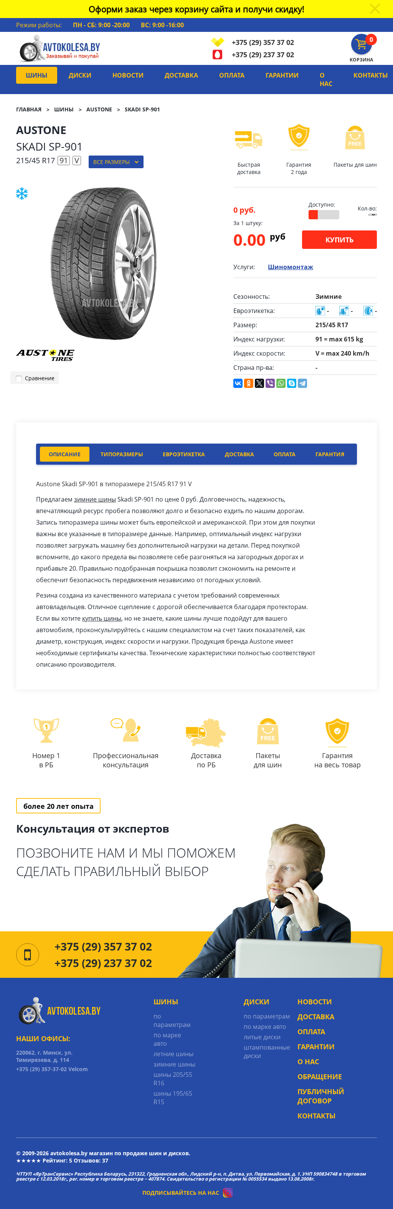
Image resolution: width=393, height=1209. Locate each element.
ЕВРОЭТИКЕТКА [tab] (184, 454)
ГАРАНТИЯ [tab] (329, 454)
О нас (326, 79)
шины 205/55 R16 (173, 1078)
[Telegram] (302, 383)
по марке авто (167, 1039)
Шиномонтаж (290, 267)
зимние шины (95, 499)
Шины (37, 75)
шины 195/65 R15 (173, 1097)
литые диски (262, 1037)
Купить (339, 239)
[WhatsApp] (281, 383)
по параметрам (172, 1020)
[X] (259, 383)
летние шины (173, 1054)
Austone (99, 109)
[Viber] (270, 383)
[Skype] (291, 383)
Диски (80, 75)
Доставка (181, 75)
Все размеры (111, 162)
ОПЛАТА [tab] (285, 454)
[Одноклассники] (248, 383)
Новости (128, 75)
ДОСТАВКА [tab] (239, 454)
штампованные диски (267, 1051)
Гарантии (282, 75)
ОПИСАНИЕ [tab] (65, 454)
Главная (28, 109)
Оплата (231, 75)
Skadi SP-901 (142, 109)
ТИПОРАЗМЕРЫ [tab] (122, 454)
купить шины (101, 618)
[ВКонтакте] (238, 383)
